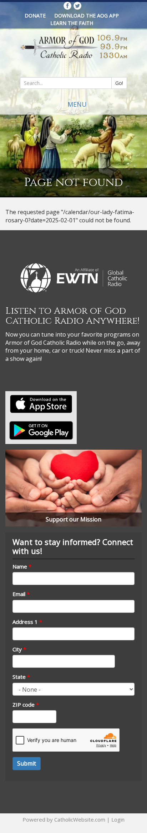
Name (21, 566)
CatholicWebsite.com (79, 819)
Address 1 (27, 621)
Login (118, 819)
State (21, 676)
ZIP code (25, 704)
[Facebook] (67, 6)
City (19, 649)
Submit (26, 763)
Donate (35, 15)
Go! (119, 83)
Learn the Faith (71, 23)
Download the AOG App (86, 15)
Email (21, 593)
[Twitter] (77, 6)
